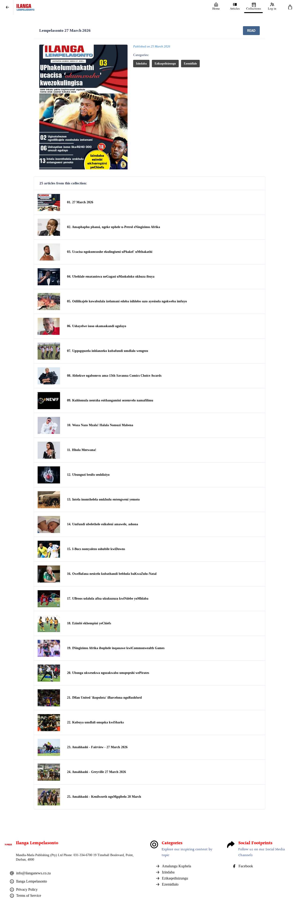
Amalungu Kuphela (176, 866)
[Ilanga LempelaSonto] (110, 7)
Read (251, 30)
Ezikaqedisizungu (165, 63)
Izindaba (141, 63)
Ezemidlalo (190, 63)
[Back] (7, 7)
